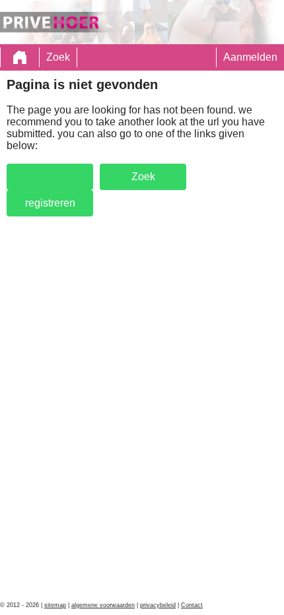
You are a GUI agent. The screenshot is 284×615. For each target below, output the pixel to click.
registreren (50, 203)
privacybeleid (158, 605)
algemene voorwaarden (103, 605)
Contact (192, 605)
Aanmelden (250, 57)
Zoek (58, 57)
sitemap (55, 605)
